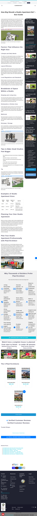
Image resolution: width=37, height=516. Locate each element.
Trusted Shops (22, 489)
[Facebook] (23, 1)
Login (28, 2)
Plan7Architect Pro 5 (18, 405)
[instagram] (33, 507)
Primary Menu (35, 5)
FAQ (24, 2)
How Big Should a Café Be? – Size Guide (10, 450)
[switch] (3, 510)
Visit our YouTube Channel (12, 486)
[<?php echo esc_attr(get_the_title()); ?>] (11, 385)
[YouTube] (26, 1)
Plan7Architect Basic (11, 382)
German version (20, 507)
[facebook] (32, 507)
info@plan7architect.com (15, 1)
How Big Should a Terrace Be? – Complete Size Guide (13, 452)
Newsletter (15, 2)
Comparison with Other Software (18, 337)
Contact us (9, 2)
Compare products (31, 169)
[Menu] (4, 503)
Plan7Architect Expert (26, 382)
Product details (30, 174)
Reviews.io (21, 491)
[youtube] (35, 507)
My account (14, 507)
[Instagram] (24, 1)
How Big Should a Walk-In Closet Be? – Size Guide (12, 449)
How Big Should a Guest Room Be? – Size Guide (12, 451)
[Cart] (2, 5)
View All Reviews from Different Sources (18, 437)
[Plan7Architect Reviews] (23, 481)
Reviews (20, 2)
